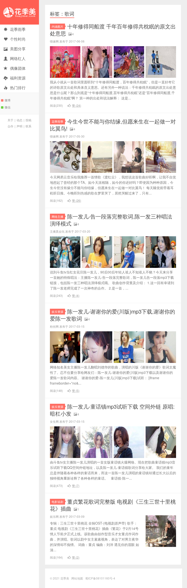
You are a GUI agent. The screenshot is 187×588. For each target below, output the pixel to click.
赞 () (76, 105)
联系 (28, 126)
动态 (19, 120)
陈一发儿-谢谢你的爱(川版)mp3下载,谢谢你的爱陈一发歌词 (112, 314)
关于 (10, 120)
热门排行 (18, 87)
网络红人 (18, 58)
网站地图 (77, 578)
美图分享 (18, 49)
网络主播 (57, 216)
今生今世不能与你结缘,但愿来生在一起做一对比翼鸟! (113, 124)
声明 (19, 126)
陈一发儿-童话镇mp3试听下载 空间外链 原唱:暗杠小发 (112, 410)
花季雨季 (18, 29)
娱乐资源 (57, 311)
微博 (7, 100)
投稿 (28, 120)
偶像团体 (18, 68)
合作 (10, 126)
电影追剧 (57, 502)
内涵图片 (57, 26)
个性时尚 (18, 39)
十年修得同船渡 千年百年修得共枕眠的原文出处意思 (113, 29)
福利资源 (18, 78)
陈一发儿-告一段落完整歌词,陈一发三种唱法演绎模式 (111, 219)
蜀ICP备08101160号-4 (100, 578)
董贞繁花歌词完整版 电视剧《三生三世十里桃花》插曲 (113, 505)
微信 (7, 107)
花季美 (19, 12)
